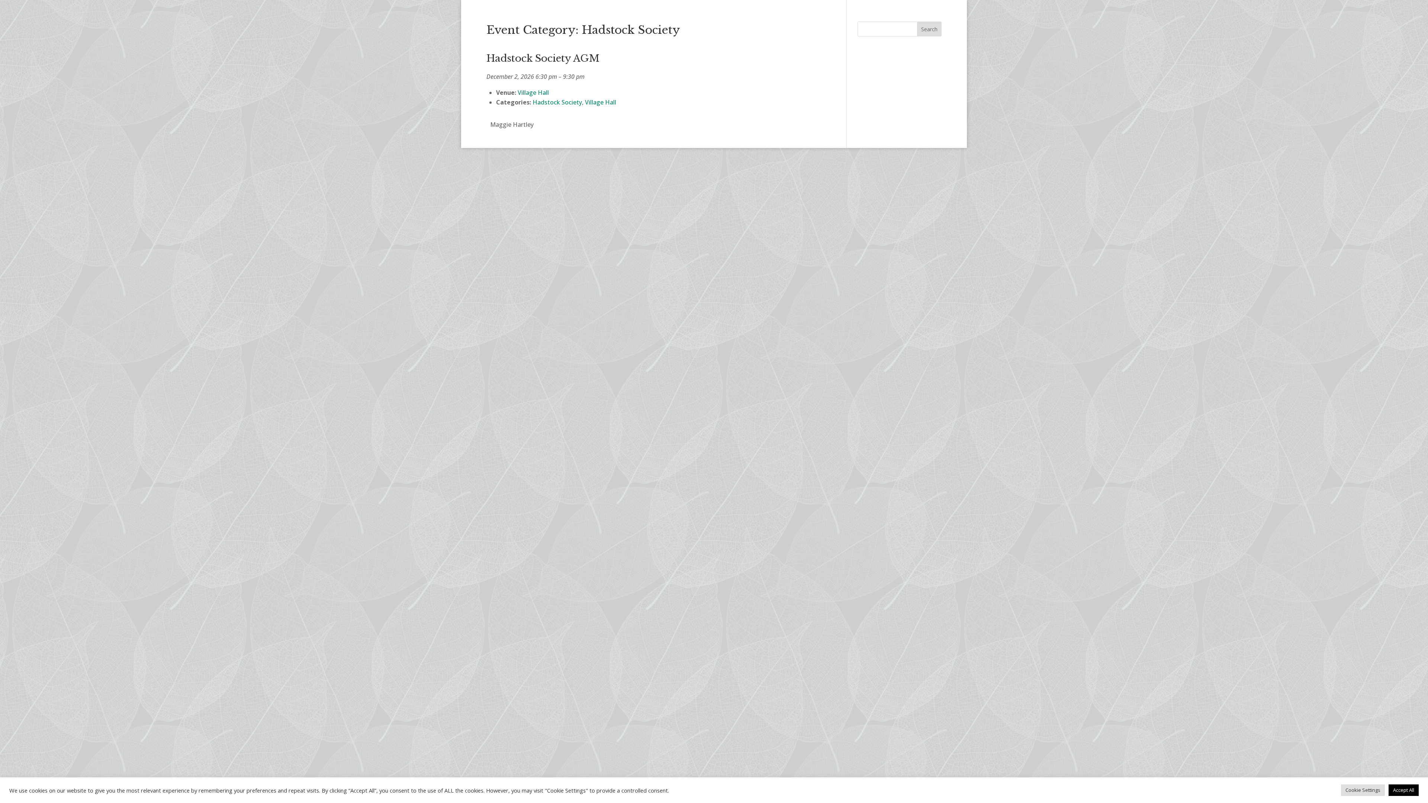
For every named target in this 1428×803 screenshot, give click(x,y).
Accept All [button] (1403, 790)
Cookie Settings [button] (1362, 790)
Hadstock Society (557, 102)
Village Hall (600, 102)
